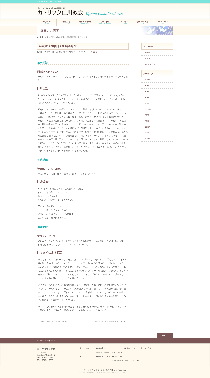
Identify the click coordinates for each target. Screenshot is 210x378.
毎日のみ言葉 (92, 52)
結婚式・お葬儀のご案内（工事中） (110, 352)
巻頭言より (149, 58)
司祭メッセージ (133, 348)
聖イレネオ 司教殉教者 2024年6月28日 (112, 321)
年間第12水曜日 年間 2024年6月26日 (52, 321)
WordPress (92, 373)
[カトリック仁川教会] (80, 13)
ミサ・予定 (147, 348)
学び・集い (118, 356)
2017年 (148, 133)
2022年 (148, 103)
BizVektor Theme (105, 373)
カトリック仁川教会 (101, 370)
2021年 (148, 109)
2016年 (148, 138)
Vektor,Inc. (118, 373)
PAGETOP (166, 336)
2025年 (148, 85)
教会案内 (101, 348)
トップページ (87, 348)
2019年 (148, 121)
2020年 (148, 115)
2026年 (148, 79)
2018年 (148, 127)
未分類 (147, 52)
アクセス (85, 356)
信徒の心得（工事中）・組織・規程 (126, 360)
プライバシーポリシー (47, 341)
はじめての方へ (104, 356)
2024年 (148, 91)
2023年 (148, 97)
